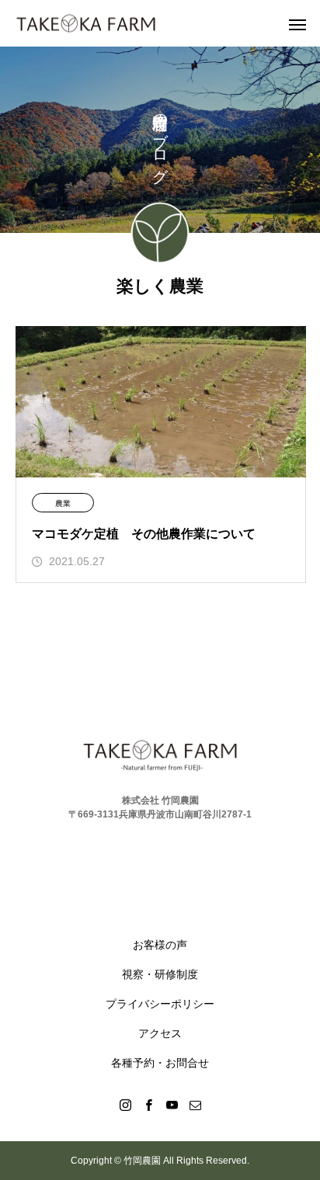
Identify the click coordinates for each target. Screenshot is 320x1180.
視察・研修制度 (160, 974)
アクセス (160, 1033)
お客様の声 (160, 945)
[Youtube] (171, 1104)
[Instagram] (125, 1104)
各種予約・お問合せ (160, 1063)
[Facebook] (148, 1104)
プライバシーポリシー (160, 1004)
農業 (63, 503)
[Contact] (195, 1104)
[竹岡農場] (86, 24)
